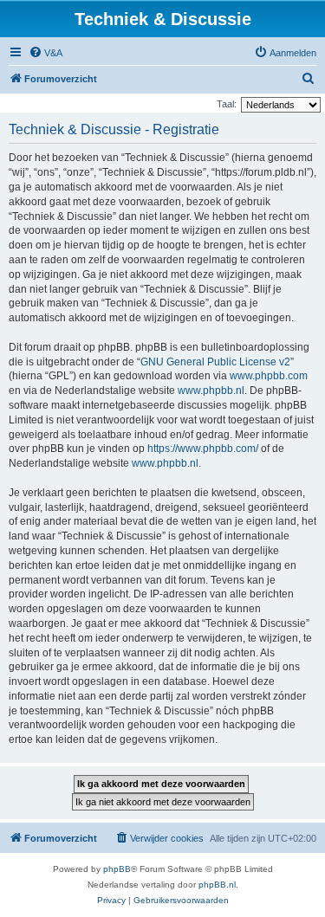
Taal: (227, 104)
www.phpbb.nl (211, 390)
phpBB (117, 869)
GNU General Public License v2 (215, 362)
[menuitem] (45, 52)
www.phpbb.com (269, 376)
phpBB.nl (217, 884)
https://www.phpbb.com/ (202, 448)
